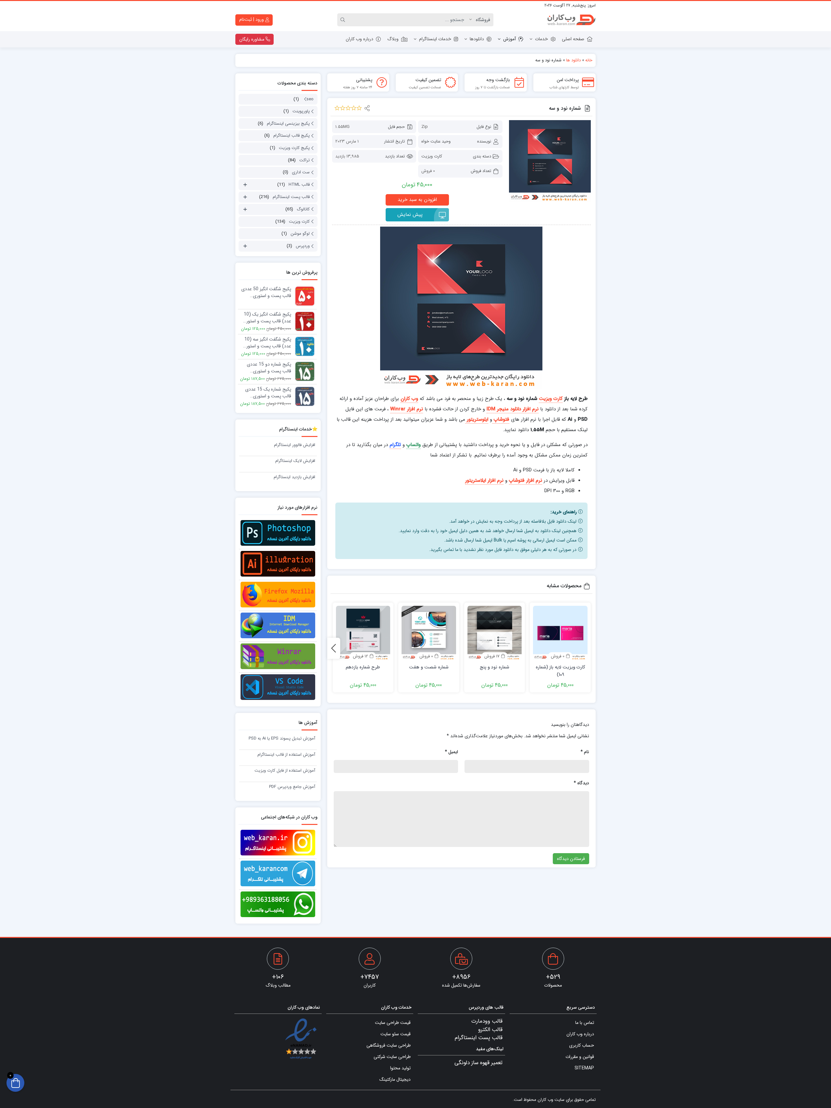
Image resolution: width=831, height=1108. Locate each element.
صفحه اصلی (573, 39)
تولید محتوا (400, 1068)
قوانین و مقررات (579, 1056)
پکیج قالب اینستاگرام (291, 135)
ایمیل (451, 751)
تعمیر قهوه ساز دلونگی (478, 1062)
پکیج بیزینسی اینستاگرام (288, 123)
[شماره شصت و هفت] (429, 633)
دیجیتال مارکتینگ (395, 1079)
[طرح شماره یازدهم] (363, 633)
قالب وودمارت (486, 1021)
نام (584, 751)
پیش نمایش (410, 214)
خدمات (541, 39)
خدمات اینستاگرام (435, 39)
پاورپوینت (301, 111)
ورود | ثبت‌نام (252, 19)
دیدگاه (581, 783)
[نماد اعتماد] (300, 1039)
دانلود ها (573, 60)
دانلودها (477, 39)
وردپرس (303, 246)
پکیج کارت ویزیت (294, 147)
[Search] (343, 19)
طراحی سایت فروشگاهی (388, 1045)
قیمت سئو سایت (395, 1034)
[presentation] (333, 648)
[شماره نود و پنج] (494, 633)
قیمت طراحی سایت (393, 1022)
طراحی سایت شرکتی (392, 1056)
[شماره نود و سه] (550, 161)
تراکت (304, 160)
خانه (588, 60)
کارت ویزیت (431, 156)
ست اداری (301, 172)
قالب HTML (299, 184)
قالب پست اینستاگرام (291, 196)
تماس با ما (584, 1022)
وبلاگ (393, 39)
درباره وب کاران (359, 39)
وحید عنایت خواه (436, 141)
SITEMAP (584, 1068)
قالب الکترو (490, 1029)
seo (310, 99)
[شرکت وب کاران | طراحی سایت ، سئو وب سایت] (571, 20)
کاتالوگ (303, 209)
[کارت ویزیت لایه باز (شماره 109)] (560, 633)
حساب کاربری (581, 1045)
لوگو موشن (300, 233)
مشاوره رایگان (252, 39)
